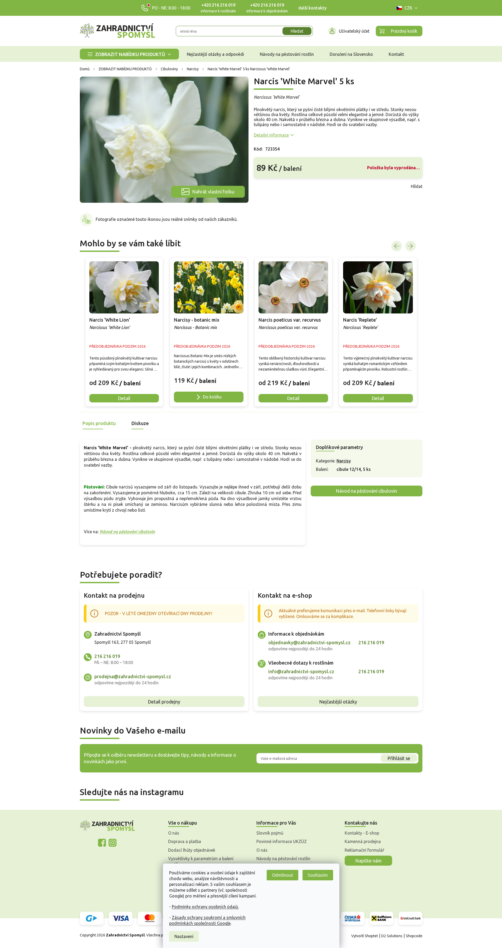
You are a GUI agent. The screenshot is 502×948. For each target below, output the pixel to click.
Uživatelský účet (354, 31)
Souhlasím (318, 875)
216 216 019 (107, 656)
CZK (408, 8)
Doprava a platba (184, 841)
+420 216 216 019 (218, 5)
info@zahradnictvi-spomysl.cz (301, 671)
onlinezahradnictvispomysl (102, 843)
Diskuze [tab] (140, 423)
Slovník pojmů (269, 833)
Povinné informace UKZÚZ (281, 841)
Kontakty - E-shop (362, 833)
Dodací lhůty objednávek (191, 850)
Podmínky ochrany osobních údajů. (205, 906)
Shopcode (414, 936)
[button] (124, 379)
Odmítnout (282, 875)
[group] (124, 332)
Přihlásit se (398, 758)
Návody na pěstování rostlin (283, 858)
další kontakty (312, 8)
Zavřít (265, 186)
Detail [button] (124, 398)
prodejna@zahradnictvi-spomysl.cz (132, 676)
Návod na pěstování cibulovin (127, 531)
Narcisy (344, 460)
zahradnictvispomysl (112, 843)
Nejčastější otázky (338, 701)
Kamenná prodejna (363, 841)
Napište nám (368, 860)
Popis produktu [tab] (99, 423)
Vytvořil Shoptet (364, 936)
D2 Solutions (391, 936)
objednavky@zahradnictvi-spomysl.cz (309, 642)
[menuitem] (129, 54)
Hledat (297, 31)
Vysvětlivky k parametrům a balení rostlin (200, 861)
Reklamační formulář (364, 850)
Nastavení (183, 936)
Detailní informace (271, 135)
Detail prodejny (164, 701)
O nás (173, 833)
